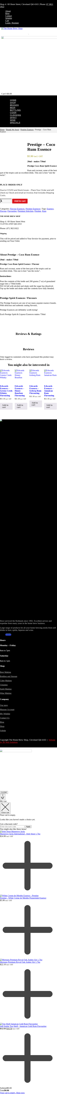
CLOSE (4, 792)
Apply (28, 827)
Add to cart (19, 201)
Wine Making (5, 693)
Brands (14, 105)
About (8, 11)
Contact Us (4, 718)
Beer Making (5, 672)
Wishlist (8, 18)
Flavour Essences (17, 209)
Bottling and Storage (8, 676)
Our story (4, 705)
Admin (3, 730)
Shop (13, 102)
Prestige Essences (27, 130)
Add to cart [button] (5, 406)
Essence (50, 209)
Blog (7, 13)
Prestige (37, 211)
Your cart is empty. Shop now (12, 1093)
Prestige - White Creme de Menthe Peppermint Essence (23, 898)
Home (13, 100)
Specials (15, 122)
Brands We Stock (12, 130)
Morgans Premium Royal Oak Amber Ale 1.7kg (20, 962)
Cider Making (6, 680)
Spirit (13, 117)
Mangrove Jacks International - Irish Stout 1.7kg (20, 834)
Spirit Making (6, 689)
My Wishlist (5, 714)
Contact (8, 16)
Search (24, 33)
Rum (44, 211)
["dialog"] (28, 947)
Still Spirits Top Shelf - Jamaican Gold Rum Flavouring (23, 1026)
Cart (7, 20)
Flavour (3, 211)
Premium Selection (25, 211)
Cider (13, 112)
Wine (13, 120)
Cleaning (15, 115)
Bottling (15, 110)
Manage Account (7, 709)
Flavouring (12, 211)
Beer (12, 107)
